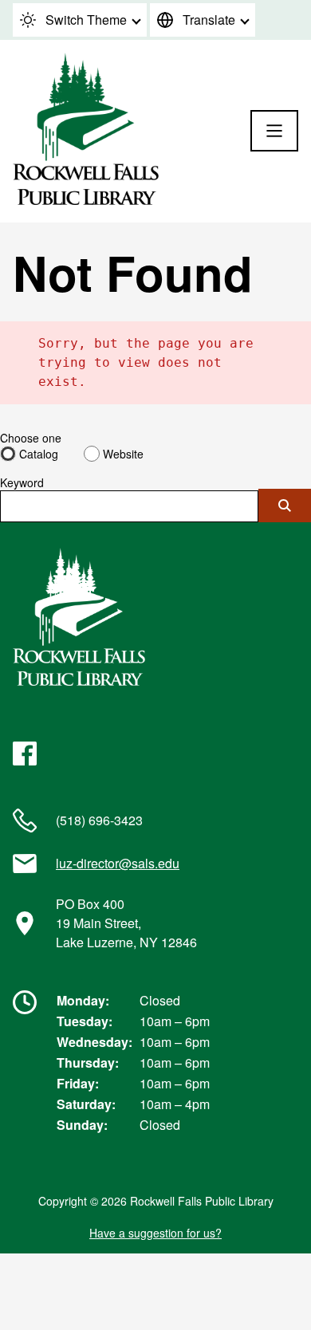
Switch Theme (86, 19)
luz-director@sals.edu (117, 863)
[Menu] (274, 130)
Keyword (22, 482)
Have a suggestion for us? (155, 1233)
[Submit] (284, 505)
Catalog (38, 454)
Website (123, 454)
